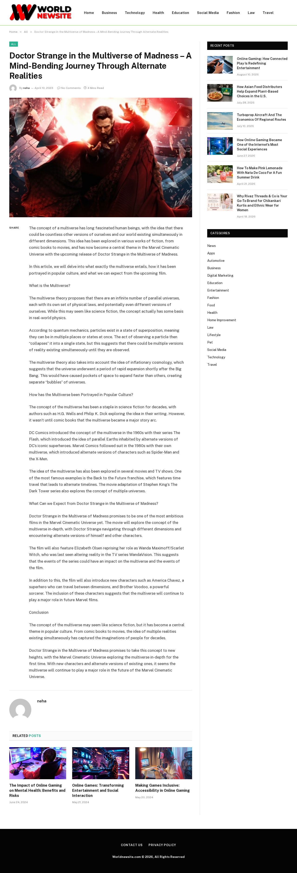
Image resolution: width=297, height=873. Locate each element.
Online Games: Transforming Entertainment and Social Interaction (98, 790)
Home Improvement (221, 320)
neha (26, 88)
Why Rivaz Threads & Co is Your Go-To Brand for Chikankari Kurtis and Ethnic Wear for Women (262, 203)
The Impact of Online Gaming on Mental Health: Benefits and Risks (37, 790)
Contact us (132, 845)
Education (180, 13)
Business (109, 13)
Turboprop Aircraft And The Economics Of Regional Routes (261, 117)
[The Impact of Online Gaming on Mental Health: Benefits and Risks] (37, 763)
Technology (135, 13)
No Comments (71, 88)
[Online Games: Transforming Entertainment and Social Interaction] (100, 763)
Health (158, 13)
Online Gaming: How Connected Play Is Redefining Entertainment (262, 63)
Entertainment (218, 290)
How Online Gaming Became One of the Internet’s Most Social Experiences (259, 144)
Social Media (208, 13)
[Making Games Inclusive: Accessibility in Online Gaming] (163, 763)
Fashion (233, 13)
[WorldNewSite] (40, 12)
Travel (268, 13)
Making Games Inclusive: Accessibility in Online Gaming (162, 788)
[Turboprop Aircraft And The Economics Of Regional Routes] (220, 121)
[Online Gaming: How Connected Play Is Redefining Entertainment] (220, 65)
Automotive (216, 261)
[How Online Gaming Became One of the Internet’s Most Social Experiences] (220, 146)
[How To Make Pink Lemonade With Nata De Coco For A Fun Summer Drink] (220, 174)
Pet (210, 342)
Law (251, 13)
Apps (211, 253)
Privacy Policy (162, 845)
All (13, 44)
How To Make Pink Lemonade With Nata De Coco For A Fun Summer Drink (259, 172)
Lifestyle (214, 335)
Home (89, 13)
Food (211, 305)
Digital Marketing (220, 275)
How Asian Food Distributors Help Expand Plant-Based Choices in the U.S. (259, 91)
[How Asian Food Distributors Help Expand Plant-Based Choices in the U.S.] (220, 93)
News (211, 246)
